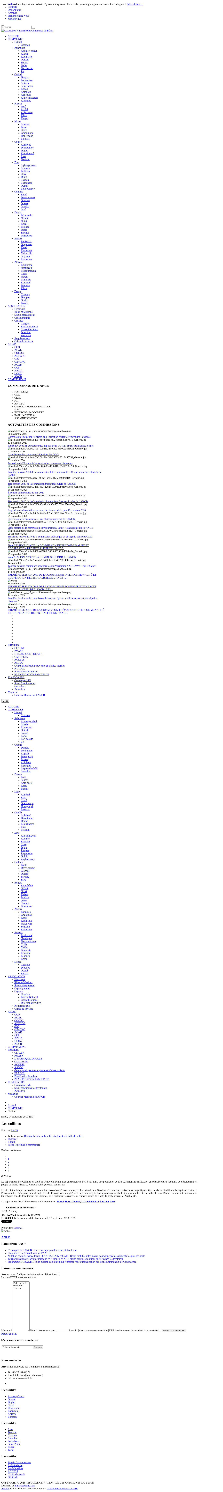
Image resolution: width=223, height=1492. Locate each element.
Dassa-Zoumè (72, 1201)
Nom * (33, 1330)
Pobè (23, 777)
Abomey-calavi (29, 721)
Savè (23, 879)
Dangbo (25, 747)
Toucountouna (28, 941)
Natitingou (26, 938)
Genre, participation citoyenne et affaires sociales (39, 1070)
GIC (16, 1026)
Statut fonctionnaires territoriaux (30, 1088)
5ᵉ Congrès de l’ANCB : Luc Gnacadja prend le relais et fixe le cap (42, 1250)
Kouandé (25, 953)
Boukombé (26, 935)
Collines (18, 862)
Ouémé (18, 744)
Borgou (18, 882)
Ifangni (24, 788)
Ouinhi (24, 856)
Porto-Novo (14, 1441)
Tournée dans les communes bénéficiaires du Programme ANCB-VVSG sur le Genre (52, 566)
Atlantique (19, 718)
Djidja (24, 847)
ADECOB (19, 1023)
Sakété (24, 780)
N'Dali (24, 888)
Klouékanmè (27, 824)
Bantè (24, 865)
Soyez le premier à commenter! (24, 1144)
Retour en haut (8, 1333)
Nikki (24, 891)
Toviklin (25, 829)
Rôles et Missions (23, 982)
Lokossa (25, 809)
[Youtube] (23, 1352)
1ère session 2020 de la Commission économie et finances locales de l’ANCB (48, 501)
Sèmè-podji (27, 756)
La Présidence (15, 1465)
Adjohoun (26, 762)
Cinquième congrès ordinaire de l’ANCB (29, 1253)
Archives (12, 12)
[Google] (16, 1352)
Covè (23, 844)
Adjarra (25, 753)
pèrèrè (24, 900)
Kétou (24, 785)
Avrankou (26, 771)
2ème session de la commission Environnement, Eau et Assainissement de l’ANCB (50, 527)
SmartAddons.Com (25, 1485)
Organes (18, 991)
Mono (17, 791)
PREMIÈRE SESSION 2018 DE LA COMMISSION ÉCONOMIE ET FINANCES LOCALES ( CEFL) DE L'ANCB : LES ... (52, 588)
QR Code (13, 1477)
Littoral (18, 712)
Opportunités (14, 9)
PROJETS (13, 1049)
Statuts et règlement (24, 985)
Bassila (24, 973)
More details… (135, 4)
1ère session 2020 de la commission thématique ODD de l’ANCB (42, 483)
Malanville (26, 923)
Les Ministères (15, 1468)
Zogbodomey (28, 859)
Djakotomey (27, 818)
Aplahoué (26, 815)
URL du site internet (119, 1330)
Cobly (24, 944)
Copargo (25, 964)
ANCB (18, 1044)
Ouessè (11, 1399)
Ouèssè (24, 873)
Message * (6, 1330)
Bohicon (25, 841)
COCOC (19, 1020)
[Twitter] (10, 1352)
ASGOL (18, 1067)
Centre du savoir (16, 1474)
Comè (24, 800)
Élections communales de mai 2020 (26, 492)
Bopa (23, 797)
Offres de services (23, 1008)
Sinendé (25, 903)
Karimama (26, 920)
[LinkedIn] (29, 1352)
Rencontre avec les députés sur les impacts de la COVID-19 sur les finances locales (51, 445)
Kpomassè (26, 727)
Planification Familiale (25, 1076)
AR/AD (12, 1011)
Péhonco (25, 956)
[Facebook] (4, 1352)
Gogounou (26, 914)
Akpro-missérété (29, 768)
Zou (16, 832)
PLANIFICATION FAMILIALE (31, 1079)
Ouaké (24, 970)
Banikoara (26, 912)
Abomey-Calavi (16, 1396)
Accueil (12, 1105)
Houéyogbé (27, 806)
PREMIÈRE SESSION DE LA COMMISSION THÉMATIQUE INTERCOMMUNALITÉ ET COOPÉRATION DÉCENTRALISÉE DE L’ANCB (56, 611)
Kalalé (24, 894)
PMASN (19, 1055)
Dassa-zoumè (28, 868)
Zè (22, 741)
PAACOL (19, 1073)
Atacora (18, 932)
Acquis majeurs (22, 1005)
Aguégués (26, 765)
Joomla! (5, 1488)
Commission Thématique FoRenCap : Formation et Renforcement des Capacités (49, 436)
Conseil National (29, 1000)
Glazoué (25, 870)
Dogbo (24, 821)
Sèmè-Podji (14, 1444)
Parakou (25, 897)
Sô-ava (24, 733)
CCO (17, 1014)
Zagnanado (26, 853)
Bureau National (29, 997)
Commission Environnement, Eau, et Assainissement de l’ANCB (41, 519)
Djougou (25, 967)
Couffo (18, 812)
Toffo (24, 736)
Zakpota (25, 850)
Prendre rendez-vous (18, 15)
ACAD (18, 1032)
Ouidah (25, 730)
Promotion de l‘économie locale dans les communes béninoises (40, 463)
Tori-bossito (27, 738)
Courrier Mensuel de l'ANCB (29, 1096)
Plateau (18, 774)
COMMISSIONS (17, 1046)
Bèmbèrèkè (27, 885)
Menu (5, 701)
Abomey (25, 838)
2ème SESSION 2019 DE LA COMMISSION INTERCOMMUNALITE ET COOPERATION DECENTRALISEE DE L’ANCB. (48, 547)
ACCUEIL (13, 706)
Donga (17, 961)
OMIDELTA (21, 1061)
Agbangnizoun (28, 835)
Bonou (24, 759)
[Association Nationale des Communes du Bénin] (27, 30)
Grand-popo (27, 803)
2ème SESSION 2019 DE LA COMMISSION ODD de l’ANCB (42, 557)
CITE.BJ (19, 1052)
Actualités (19, 1090)
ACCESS (19, 1064)
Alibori (18, 909)
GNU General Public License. (62, 1488)
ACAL (18, 1017)
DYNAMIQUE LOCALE (28, 1058)
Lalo (23, 826)
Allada (24, 724)
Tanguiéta (26, 950)
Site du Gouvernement (19, 1462)
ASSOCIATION (16, 976)
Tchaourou (26, 906)
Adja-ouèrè (26, 782)
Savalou (25, 876)
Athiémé (25, 794)
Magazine (13, 1093)
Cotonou (25, 715)
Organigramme (22, 988)
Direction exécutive (31, 1002)
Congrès (25, 994)
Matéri (24, 947)
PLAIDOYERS (16, 1082)
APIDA (18, 1038)
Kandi (24, 917)
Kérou (24, 958)
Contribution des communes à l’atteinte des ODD (33, 454)
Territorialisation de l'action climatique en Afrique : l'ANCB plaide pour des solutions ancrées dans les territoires (65, 1258)
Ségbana (25, 926)
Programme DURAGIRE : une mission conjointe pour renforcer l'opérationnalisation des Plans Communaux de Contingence (72, 1261)
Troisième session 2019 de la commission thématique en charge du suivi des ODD (50, 536)
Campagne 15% (22, 1085)
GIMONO (19, 1029)
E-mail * (73, 1330)
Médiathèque (14, 18)
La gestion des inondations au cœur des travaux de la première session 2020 (47, 510)
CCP (16, 1035)
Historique (19, 979)
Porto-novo (26, 750)
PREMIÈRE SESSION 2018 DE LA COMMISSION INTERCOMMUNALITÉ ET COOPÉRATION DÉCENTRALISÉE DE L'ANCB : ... (52, 576)
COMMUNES (15, 709)
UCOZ (18, 1041)
